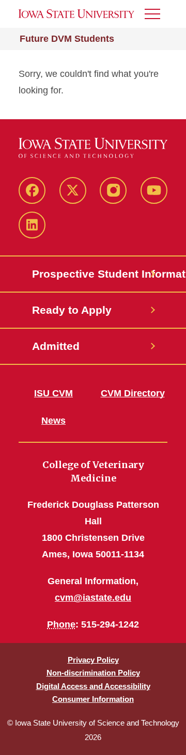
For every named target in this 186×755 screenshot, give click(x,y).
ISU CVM (53, 393)
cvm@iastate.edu (93, 597)
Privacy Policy (93, 659)
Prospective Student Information (93, 274)
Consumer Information (93, 699)
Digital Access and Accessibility (93, 686)
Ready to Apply (72, 310)
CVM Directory (133, 393)
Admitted (56, 346)
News (53, 420)
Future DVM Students (67, 39)
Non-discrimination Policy (93, 672)
